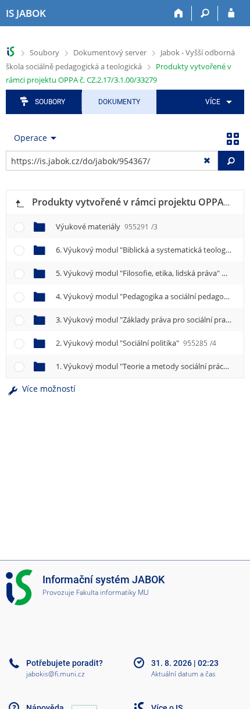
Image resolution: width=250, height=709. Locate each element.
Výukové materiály (107, 226)
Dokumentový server (110, 52)
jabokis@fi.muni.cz (55, 674)
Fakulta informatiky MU (112, 592)
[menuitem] (216, 102)
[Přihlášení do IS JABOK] (231, 13)
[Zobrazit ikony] (232, 138)
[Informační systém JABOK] (11, 51)
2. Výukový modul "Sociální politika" (136, 343)
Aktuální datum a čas (183, 674)
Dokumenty (119, 102)
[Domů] (179, 13)
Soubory (44, 52)
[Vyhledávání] (205, 13)
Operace (30, 137)
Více (212, 102)
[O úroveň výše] (19, 202)
